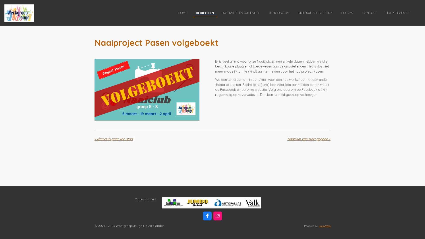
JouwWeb (324, 225)
